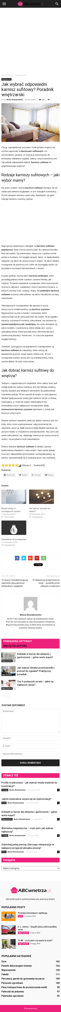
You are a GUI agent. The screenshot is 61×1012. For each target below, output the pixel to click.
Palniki (5, 974)
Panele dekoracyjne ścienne (16, 965)
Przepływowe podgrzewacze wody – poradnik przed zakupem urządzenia (46, 583)
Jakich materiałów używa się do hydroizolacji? (26, 799)
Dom (4, 803)
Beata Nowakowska (15, 99)
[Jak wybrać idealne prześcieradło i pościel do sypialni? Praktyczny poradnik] (8, 671)
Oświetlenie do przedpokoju (13, 539)
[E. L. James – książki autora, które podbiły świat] (8, 929)
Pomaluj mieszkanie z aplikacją (32, 913)
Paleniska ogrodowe (12, 996)
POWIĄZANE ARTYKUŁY (17, 641)
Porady (4, 790)
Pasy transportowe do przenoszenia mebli (24, 987)
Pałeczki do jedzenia (12, 991)
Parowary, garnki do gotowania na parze (23, 978)
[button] (57, 4)
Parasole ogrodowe (12, 983)
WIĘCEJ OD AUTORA (15, 645)
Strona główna (7, 75)
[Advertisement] (30, 41)
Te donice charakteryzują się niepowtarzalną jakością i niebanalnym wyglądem (14, 583)
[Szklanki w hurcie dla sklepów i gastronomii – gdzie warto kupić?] (8, 657)
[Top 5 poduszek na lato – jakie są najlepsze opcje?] (8, 685)
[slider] (9, 465)
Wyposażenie (6, 79)
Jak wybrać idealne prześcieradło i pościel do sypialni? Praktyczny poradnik (36, 671)
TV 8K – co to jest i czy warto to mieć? (35, 940)
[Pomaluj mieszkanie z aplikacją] (8, 916)
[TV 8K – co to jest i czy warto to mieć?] (8, 944)
